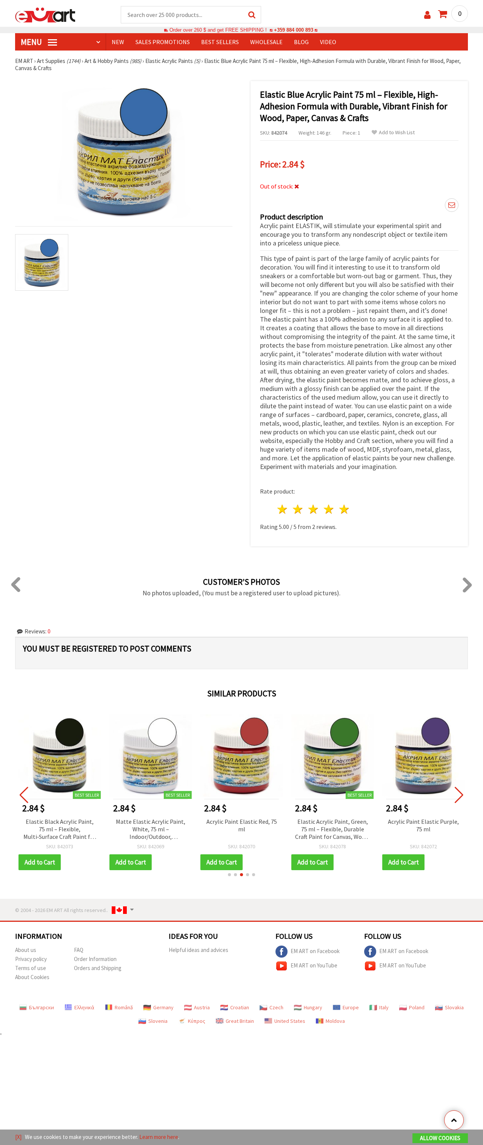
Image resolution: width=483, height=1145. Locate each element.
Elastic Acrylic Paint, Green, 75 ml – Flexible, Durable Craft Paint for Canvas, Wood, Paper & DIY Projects (332, 830)
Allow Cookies (440, 1138)
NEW (118, 42)
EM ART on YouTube (314, 965)
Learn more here (158, 1136)
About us (25, 949)
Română (124, 1007)
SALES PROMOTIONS (162, 42)
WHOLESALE (266, 42)
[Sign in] (427, 15)
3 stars (313, 509)
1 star (283, 509)
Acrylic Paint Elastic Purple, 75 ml (423, 825)
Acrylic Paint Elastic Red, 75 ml (241, 825)
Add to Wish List (397, 132)
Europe (351, 1007)
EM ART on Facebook (315, 951)
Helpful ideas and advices (198, 949)
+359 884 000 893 (293, 30)
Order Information (95, 959)
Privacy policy (31, 959)
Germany (163, 1007)
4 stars (329, 509)
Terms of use (30, 968)
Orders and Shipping (98, 968)
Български (41, 1007)
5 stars (344, 509)
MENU (32, 42)
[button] (229, 874)
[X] (18, 1136)
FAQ (78, 949)
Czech (276, 1007)
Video (328, 42)
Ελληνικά (84, 1007)
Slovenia (158, 1021)
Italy (384, 1007)
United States (289, 1021)
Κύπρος (196, 1021)
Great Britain (240, 1021)
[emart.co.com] (45, 14)
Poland (417, 1007)
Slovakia (454, 1007)
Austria (202, 1007)
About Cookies (32, 977)
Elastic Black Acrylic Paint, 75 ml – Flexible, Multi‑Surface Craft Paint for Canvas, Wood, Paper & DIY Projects (59, 830)
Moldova (335, 1021)
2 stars (298, 509)
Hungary (313, 1007)
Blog (301, 42)
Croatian (239, 1007)
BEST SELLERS (220, 42)
